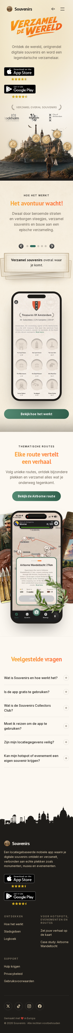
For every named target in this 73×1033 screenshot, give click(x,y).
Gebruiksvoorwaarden (18, 981)
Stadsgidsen (12, 931)
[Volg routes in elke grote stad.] (36, 246)
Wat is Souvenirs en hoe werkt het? (31, 678)
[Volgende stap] (52, 246)
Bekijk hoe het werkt (36, 414)
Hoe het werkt (13, 924)
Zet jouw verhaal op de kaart (54, 932)
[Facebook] (40, 1006)
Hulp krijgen (12, 966)
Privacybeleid (13, 973)
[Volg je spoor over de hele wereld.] (27, 246)
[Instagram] (29, 1006)
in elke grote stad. (36, 260)
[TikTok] (19, 1006)
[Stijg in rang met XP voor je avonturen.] (42, 246)
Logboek (10, 938)
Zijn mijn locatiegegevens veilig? (29, 742)
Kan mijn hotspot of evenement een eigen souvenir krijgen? (31, 758)
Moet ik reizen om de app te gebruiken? (25, 726)
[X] (8, 1006)
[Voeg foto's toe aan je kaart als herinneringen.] (46, 246)
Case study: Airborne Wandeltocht (55, 944)
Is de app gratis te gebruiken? (26, 692)
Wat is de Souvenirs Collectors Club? (27, 707)
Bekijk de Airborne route (36, 496)
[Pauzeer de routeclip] (55, 616)
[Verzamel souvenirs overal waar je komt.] (31, 246)
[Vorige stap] (21, 246)
